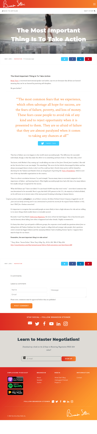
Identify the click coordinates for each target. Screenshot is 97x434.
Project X (58, 382)
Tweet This (51, 143)
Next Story (89, 11)
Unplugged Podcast (61, 380)
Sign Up (68, 359)
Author (39, 382)
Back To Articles (10, 11)
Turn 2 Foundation (68, 171)
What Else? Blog (60, 377)
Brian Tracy (14, 81)
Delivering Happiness (37, 217)
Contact (79, 377)
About (39, 377)
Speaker (39, 380)
